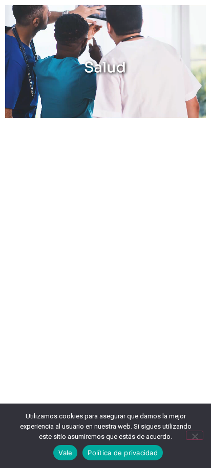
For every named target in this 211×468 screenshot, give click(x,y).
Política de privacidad (123, 453)
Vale (65, 453)
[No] (194, 435)
